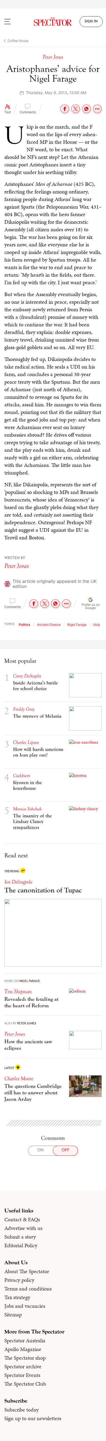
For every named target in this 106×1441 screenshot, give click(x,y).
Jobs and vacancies (24, 1306)
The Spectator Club (25, 1383)
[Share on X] (75, 109)
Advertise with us (23, 1228)
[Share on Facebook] (64, 109)
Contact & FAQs (22, 1219)
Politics (24, 625)
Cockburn (21, 775)
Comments (28, 112)
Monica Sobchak (27, 809)
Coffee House (18, 41)
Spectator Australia (24, 1340)
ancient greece (49, 625)
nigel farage (76, 625)
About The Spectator (26, 1271)
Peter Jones (16, 566)
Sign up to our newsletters (32, 1418)
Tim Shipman (18, 991)
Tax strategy (17, 1297)
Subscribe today (21, 1409)
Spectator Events (22, 1375)
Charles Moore (18, 1078)
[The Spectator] (53, 21)
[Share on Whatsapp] (86, 109)
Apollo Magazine (22, 1349)
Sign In (91, 21)
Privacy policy (19, 1280)
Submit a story (20, 1236)
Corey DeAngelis (27, 676)
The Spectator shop (25, 1358)
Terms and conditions (28, 1288)
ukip (96, 625)
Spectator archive (23, 1366)
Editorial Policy (20, 1245)
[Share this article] (97, 109)
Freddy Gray (24, 709)
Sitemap (13, 1314)
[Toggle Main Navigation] (13, 21)
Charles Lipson (26, 742)
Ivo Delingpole (18, 882)
